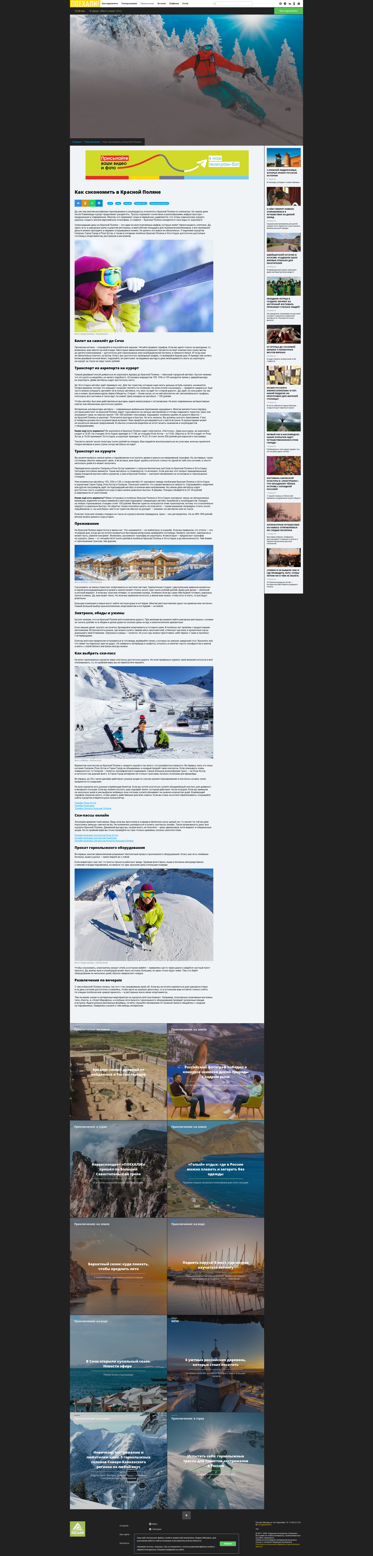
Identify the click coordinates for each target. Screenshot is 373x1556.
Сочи (110, 203)
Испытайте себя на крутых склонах (215, 1474)
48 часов (161, 3)
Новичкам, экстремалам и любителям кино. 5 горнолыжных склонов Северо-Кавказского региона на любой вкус (118, 1459)
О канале (124, 1526)
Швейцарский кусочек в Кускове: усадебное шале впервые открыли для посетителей (282, 259)
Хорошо (228, 1543)
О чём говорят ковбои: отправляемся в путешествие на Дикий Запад (281, 213)
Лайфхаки (174, 3)
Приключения (147, 3)
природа (127, 203)
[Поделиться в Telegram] (99, 203)
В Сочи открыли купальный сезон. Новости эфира (118, 1363)
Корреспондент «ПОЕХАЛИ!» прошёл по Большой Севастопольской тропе (118, 1169)
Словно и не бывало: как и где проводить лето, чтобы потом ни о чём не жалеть (283, 573)
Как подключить (110, 3)
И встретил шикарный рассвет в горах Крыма (118, 1182)
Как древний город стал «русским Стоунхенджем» (118, 1083)
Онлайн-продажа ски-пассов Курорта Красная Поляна (104, 840)
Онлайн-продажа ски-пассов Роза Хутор (96, 835)
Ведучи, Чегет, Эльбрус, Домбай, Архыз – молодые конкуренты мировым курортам (118, 1477)
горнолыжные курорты (159, 203)
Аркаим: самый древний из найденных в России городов (118, 1072)
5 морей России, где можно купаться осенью (118, 1277)
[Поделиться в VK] (78, 203)
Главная (76, 142)
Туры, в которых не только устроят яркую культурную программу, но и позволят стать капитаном (215, 1277)
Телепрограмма (129, 3)
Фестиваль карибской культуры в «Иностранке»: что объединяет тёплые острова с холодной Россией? (283, 484)
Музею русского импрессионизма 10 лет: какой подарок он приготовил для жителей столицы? (282, 393)
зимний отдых (140, 203)
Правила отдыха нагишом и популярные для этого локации (215, 1182)
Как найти (124, 1534)
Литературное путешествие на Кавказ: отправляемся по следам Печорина (283, 527)
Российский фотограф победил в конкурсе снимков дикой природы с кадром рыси (216, 1072)
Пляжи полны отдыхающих (118, 1374)
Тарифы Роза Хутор (85, 803)
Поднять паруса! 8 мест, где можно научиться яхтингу (216, 1265)
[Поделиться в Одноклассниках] (85, 203)
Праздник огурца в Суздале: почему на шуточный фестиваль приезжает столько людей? (283, 302)
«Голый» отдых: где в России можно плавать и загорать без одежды (215, 1169)
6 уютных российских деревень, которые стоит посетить (215, 1362)
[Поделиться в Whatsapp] (92, 203)
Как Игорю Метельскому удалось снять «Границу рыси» (215, 1085)
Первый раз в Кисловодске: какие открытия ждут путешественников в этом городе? (283, 438)
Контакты (124, 1543)
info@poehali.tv (264, 1525)
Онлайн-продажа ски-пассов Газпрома (96, 838)
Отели (185, 3)
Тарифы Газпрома (84, 805)
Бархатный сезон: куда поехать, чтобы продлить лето (118, 1266)
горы (118, 203)
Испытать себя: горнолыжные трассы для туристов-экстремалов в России (215, 1461)
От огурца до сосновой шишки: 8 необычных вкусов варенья (281, 349)
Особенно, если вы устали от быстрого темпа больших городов (215, 1374)
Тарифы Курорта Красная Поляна (93, 808)
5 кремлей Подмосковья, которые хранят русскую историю (282, 173)
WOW (175, 1321)
